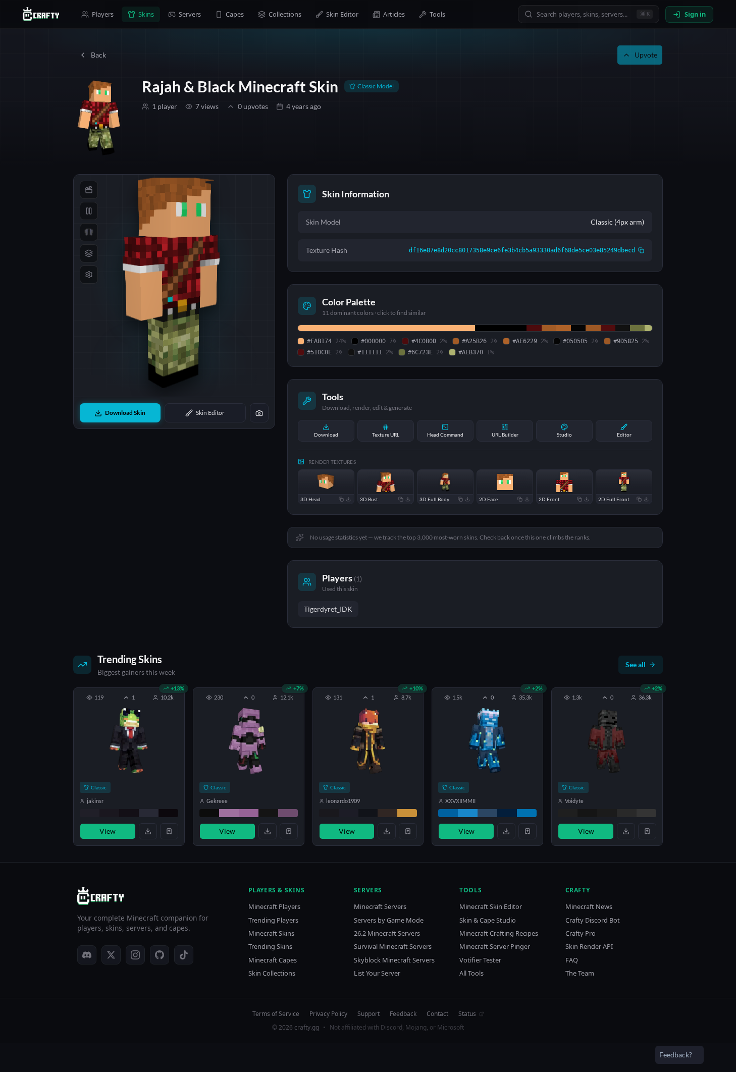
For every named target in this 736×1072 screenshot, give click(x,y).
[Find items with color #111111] (622, 328)
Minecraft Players (274, 906)
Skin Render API (589, 946)
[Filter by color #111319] (368, 813)
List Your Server (377, 973)
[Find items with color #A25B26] (549, 328)
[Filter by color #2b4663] (487, 813)
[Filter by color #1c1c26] (348, 813)
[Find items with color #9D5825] (593, 328)
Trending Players (273, 920)
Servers (190, 14)
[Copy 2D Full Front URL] (639, 499)
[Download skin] (148, 831)
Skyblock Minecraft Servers (394, 960)
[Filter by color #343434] (646, 813)
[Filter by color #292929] (627, 813)
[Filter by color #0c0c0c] (209, 813)
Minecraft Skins (271, 933)
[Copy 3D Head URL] (341, 499)
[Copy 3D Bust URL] (400, 499)
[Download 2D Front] (586, 499)
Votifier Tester (480, 960)
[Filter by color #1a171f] (109, 813)
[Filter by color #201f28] (89, 813)
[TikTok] (183, 954)
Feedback (403, 1013)
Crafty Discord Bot (592, 920)
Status (467, 1013)
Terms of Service (275, 1013)
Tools (437, 14)
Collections (285, 14)
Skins (146, 14)
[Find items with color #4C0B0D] (534, 328)
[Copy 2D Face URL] (519, 499)
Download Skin (125, 412)
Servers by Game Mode (389, 920)
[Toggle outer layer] (89, 253)
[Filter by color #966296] (248, 813)
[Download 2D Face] (527, 499)
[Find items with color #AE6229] (563, 328)
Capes (235, 14)
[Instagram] (135, 954)
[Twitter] (111, 954)
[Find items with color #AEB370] (648, 328)
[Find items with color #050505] (578, 328)
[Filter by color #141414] (268, 813)
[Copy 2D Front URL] (579, 499)
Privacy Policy (328, 1013)
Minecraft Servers (380, 906)
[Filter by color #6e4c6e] (288, 813)
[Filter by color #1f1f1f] (567, 813)
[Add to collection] (169, 831)
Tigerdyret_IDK (328, 609)
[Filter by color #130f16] (129, 813)
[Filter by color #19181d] (329, 813)
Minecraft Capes (272, 960)
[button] (129, 766)
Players (103, 14)
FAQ (571, 960)
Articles (394, 14)
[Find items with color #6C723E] (637, 328)
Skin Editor (342, 14)
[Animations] (89, 190)
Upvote (646, 54)
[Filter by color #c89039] (407, 813)
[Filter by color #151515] (587, 813)
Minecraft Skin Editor (490, 906)
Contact (437, 1013)
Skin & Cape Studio (487, 920)
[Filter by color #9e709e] (229, 813)
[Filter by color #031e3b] (507, 813)
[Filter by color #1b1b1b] (607, 813)
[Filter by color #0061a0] (448, 813)
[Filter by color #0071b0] (527, 813)
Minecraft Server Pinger (494, 946)
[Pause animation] (89, 211)
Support (368, 1013)
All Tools (471, 973)
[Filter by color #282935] (149, 813)
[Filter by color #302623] (387, 813)
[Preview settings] (89, 274)
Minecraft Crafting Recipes (498, 933)
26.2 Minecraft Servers (387, 933)
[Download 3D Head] (348, 499)
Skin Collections (271, 973)
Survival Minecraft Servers (393, 946)
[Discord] (86, 954)
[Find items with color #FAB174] (386, 328)
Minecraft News (588, 906)
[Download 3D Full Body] (467, 499)
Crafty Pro (580, 933)
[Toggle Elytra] (89, 232)
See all (635, 664)
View (107, 831)
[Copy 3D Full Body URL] (460, 499)
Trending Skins (270, 946)
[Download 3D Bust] (407, 499)
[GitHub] (159, 954)
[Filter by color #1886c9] (468, 813)
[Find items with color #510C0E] (608, 328)
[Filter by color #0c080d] (168, 813)
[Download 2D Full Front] (646, 499)
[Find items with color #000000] (501, 328)
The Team (579, 973)
